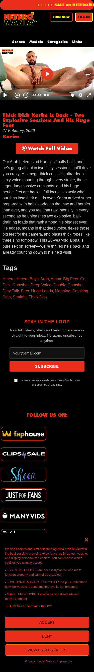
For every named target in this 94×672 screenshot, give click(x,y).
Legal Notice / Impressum (54, 661)
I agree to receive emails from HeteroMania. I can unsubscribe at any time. (49, 382)
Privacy (30, 661)
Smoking (80, 291)
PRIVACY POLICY (39, 606)
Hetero (9, 279)
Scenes (18, 42)
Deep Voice (41, 285)
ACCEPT (47, 622)
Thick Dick (38, 297)
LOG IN (84, 17)
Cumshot (21, 285)
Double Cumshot (68, 285)
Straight (20, 297)
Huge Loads (42, 291)
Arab (44, 279)
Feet (25, 291)
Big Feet (70, 279)
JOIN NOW (61, 17)
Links (77, 42)
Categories (57, 42)
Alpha (56, 279)
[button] (86, 539)
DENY (47, 636)
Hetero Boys (28, 279)
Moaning (62, 291)
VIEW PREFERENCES (47, 650)
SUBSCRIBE (47, 366)
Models (36, 42)
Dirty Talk (11, 291)
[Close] (90, 4)
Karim (11, 136)
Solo (7, 297)
